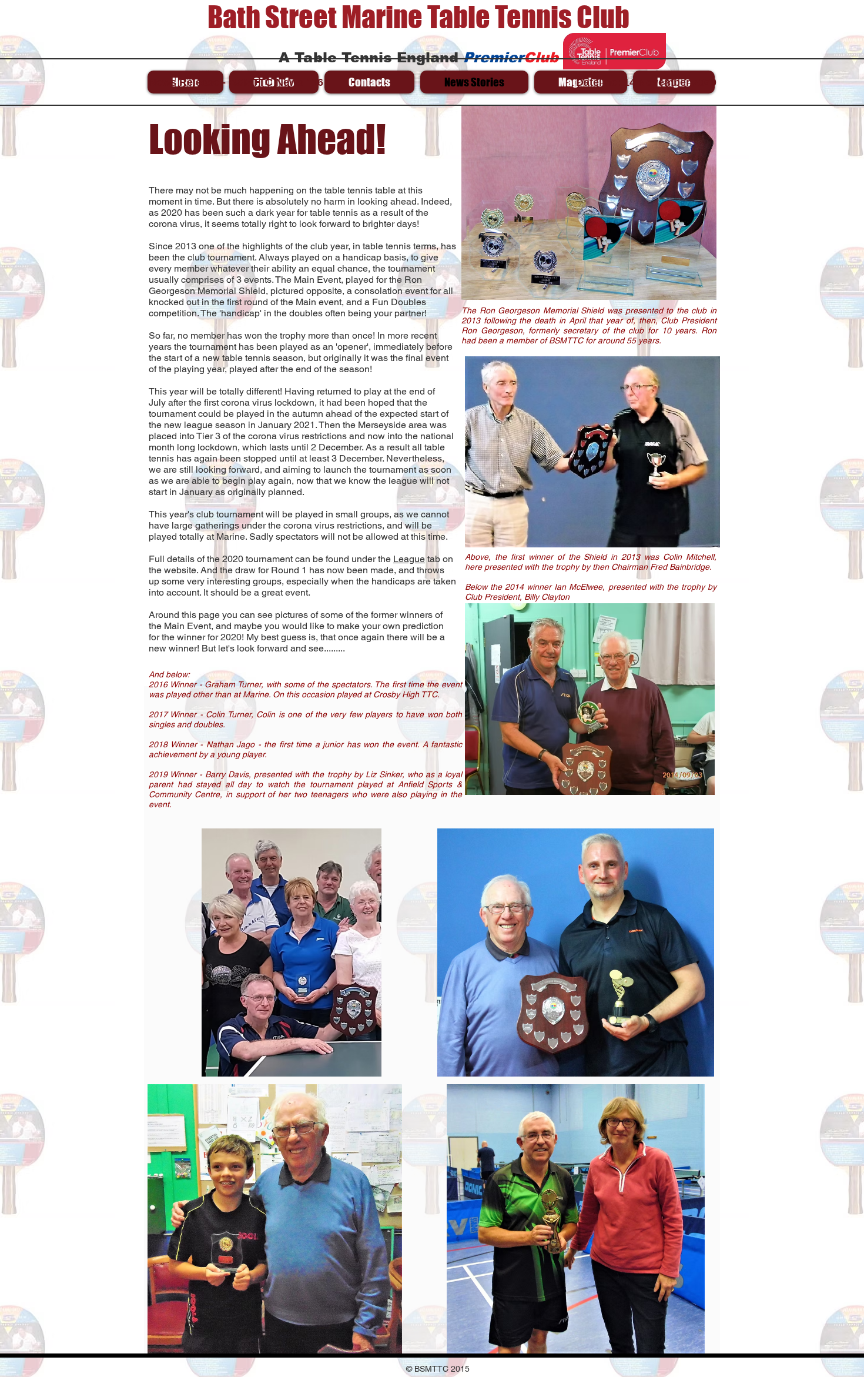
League (409, 558)
